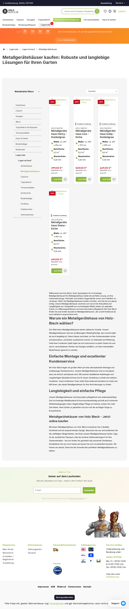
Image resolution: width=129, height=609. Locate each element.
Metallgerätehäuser (30, 171)
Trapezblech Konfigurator (27, 127)
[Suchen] (97, 11)
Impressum (43, 586)
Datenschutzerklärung (77, 498)
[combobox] (79, 11)
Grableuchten (26, 209)
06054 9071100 (114, 557)
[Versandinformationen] (55, 550)
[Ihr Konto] (110, 11)
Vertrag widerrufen (64, 597)
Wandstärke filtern (24, 91)
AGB (53, 586)
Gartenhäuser (26, 166)
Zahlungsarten (35, 549)
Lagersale (20, 155)
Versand (32, 553)
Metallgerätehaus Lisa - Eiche (83, 133)
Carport (19, 111)
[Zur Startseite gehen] (10, 11)
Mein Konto (8, 549)
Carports (24, 177)
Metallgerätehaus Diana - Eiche (59, 224)
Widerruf (61, 586)
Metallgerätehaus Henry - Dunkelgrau (59, 133)
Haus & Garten (22, 138)
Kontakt (87, 586)
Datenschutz (74, 586)
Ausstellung (106, 3)
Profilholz (25, 204)
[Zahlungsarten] (83, 549)
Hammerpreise (27, 214)
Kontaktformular (112, 577)
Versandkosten (57, 603)
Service (119, 3)
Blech (18, 122)
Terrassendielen (22, 133)
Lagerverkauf (24, 160)
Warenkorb (8, 553)
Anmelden (89, 490)
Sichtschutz (26, 193)
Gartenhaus (20, 105)
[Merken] (65, 179)
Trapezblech (26, 182)
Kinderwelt (20, 149)
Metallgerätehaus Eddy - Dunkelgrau (108, 133)
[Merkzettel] (105, 11)
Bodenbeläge (21, 144)
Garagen (19, 116)
